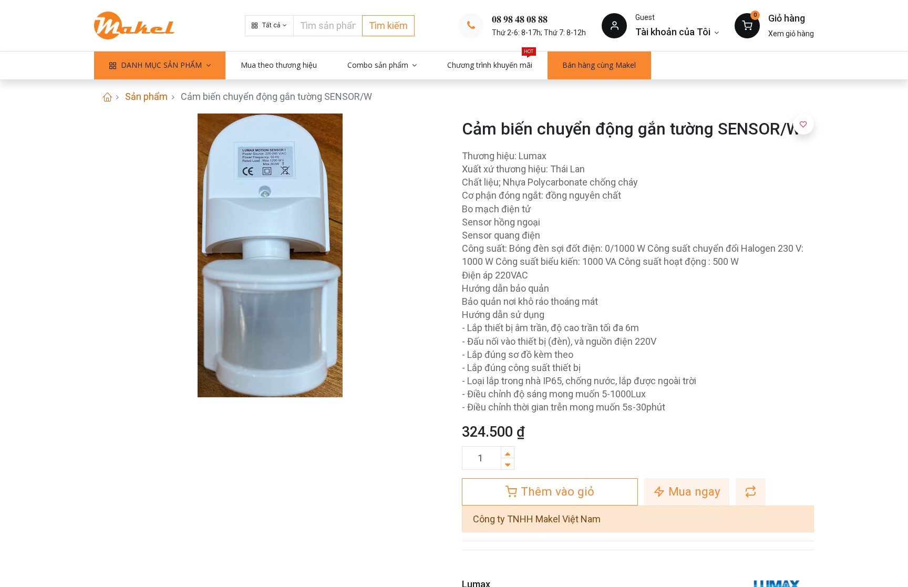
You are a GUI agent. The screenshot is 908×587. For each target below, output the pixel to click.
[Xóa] (507, 463)
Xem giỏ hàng (791, 33)
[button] (269, 25)
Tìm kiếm (388, 25)
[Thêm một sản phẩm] (507, 452)
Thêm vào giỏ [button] (556, 491)
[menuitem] (279, 65)
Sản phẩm (146, 96)
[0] (747, 24)
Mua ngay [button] (692, 491)
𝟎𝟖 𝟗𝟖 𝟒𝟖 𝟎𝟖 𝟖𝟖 (520, 19)
